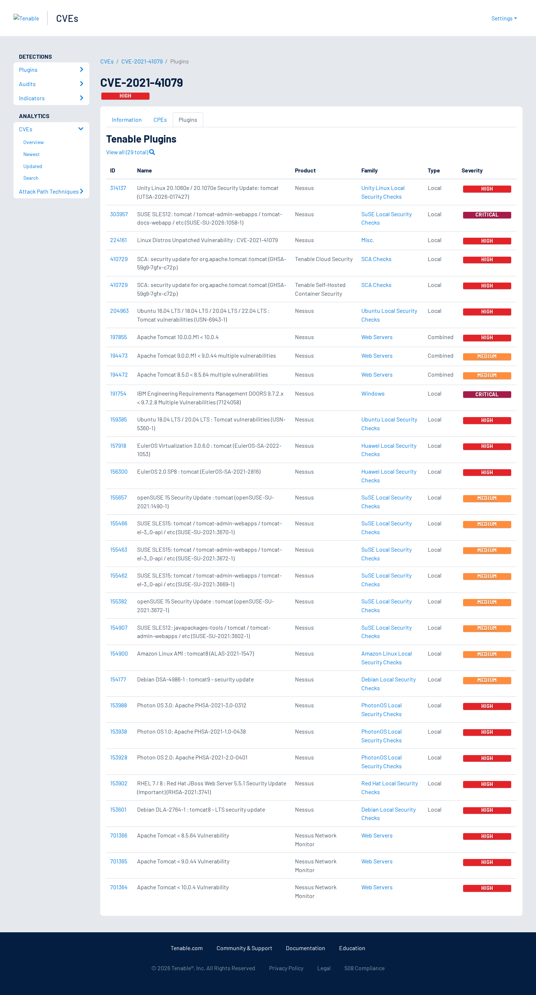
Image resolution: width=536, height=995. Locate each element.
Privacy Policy (286, 967)
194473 (119, 355)
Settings (502, 18)
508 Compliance (365, 967)
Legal (324, 967)
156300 (119, 471)
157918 (118, 445)
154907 (119, 627)
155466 (118, 523)
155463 (118, 549)
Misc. (367, 239)
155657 (118, 497)
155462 (119, 575)
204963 (119, 310)
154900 (119, 653)
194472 (119, 374)
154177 (118, 679)
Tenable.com (187, 947)
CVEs (67, 18)
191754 (118, 393)
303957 (119, 213)
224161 (118, 239)
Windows (373, 393)
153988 (118, 704)
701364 (119, 886)
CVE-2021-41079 (142, 61)
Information (127, 119)
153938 (118, 731)
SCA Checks (376, 258)
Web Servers (377, 336)
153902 (119, 783)
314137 (118, 187)
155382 (118, 601)
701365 (118, 861)
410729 (119, 258)
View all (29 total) (127, 151)
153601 (118, 809)
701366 (118, 835)
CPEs (160, 119)
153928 (118, 757)
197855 (118, 336)
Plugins (188, 119)
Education (352, 947)
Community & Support (244, 947)
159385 (118, 419)
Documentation (305, 947)
